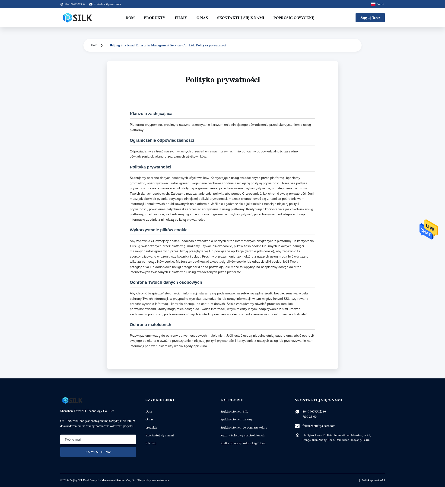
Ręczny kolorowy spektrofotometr (242, 435)
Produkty (154, 17)
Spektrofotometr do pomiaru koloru (243, 427)
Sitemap (151, 443)
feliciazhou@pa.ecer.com (107, 4)
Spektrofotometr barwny (236, 419)
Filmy (181, 17)
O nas (202, 17)
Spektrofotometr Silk (234, 411)
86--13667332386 (314, 411)
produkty (151, 427)
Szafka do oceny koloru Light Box (243, 443)
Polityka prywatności (373, 480)
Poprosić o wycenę (293, 17)
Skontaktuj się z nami (240, 17)
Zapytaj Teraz (370, 17)
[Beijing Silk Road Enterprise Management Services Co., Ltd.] (78, 18)
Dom (130, 17)
